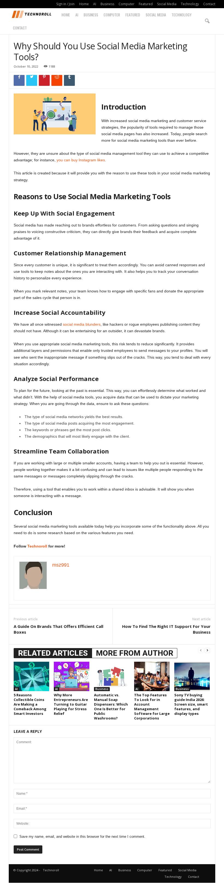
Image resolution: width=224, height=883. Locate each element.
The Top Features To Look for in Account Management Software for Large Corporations (152, 707)
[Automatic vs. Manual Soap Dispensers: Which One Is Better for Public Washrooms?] (111, 676)
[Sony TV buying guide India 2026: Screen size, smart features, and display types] (192, 676)
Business (107, 4)
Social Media (166, 4)
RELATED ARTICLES (53, 653)
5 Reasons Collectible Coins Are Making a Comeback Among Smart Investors (30, 704)
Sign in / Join (65, 4)
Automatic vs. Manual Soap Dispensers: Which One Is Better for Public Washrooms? (111, 707)
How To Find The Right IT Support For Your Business (166, 629)
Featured (146, 4)
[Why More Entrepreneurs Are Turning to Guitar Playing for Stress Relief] (71, 676)
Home (84, 4)
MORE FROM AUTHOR (134, 653)
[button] (207, 21)
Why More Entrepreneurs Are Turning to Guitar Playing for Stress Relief (71, 704)
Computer (126, 4)
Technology (190, 4)
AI (94, 4)
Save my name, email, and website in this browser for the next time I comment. (82, 836)
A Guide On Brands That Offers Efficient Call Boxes (58, 629)
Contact (209, 4)
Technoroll (37, 546)
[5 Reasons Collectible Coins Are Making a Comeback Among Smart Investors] (31, 676)
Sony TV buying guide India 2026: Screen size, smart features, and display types (191, 704)
